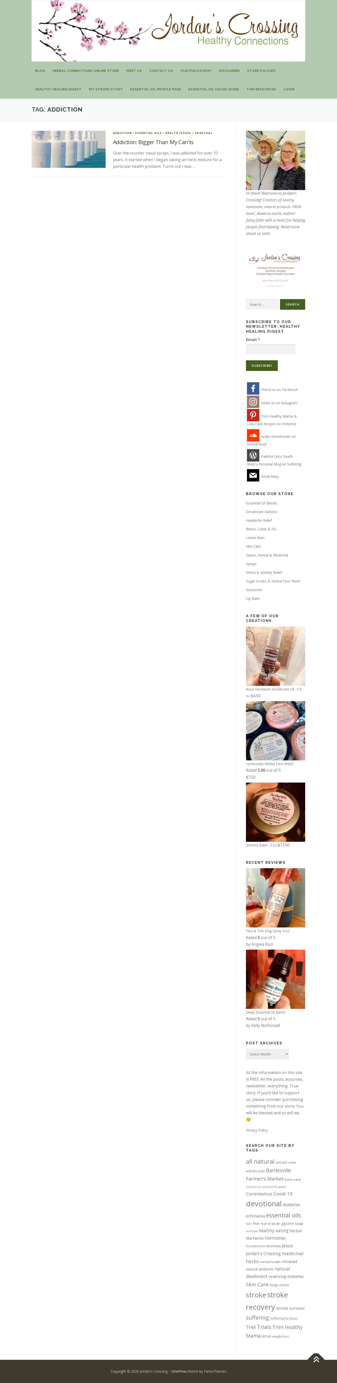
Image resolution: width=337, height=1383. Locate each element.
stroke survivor (290, 1308)
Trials (264, 1327)
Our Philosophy (196, 71)
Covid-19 (283, 1194)
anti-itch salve (286, 1162)
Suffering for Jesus (284, 1318)
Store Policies (261, 71)
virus (266, 1336)
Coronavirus (259, 1194)
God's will (252, 1231)
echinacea (255, 1216)
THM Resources (261, 89)
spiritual (203, 133)
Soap (274, 1284)
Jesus (287, 1245)
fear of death (271, 1223)
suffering (257, 1317)
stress (284, 1284)
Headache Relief (259, 520)
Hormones (275, 1238)
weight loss (280, 1336)
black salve (293, 1179)
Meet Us (134, 71)
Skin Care (253, 546)
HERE (266, 233)
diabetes (291, 1205)
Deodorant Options (261, 511)
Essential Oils (148, 133)
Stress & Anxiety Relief (264, 572)
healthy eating (274, 1230)
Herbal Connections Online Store (86, 71)
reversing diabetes (286, 1276)
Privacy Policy (257, 1130)
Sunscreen (254, 589)
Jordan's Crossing (263, 1253)
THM (251, 1327)
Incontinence (255, 1246)
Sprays (251, 563)
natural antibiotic (260, 1269)
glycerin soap (292, 1223)
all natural (260, 1161)
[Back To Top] (316, 1360)
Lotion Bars (255, 537)
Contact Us (161, 71)
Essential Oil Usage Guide (213, 89)
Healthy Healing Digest (58, 89)
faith (249, 1224)
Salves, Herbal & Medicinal (267, 555)
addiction (122, 133)
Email (253, 339)
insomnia (273, 1245)
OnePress (179, 1371)
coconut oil (253, 1187)
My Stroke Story (106, 89)
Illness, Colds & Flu (261, 529)
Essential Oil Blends (261, 503)
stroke (256, 1294)
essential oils (283, 1215)
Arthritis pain (255, 1171)
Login (289, 89)
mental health (270, 1262)
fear (256, 1223)
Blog (40, 71)
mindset (289, 1261)
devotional (264, 1204)
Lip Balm (253, 598)
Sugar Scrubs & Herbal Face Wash (273, 581)
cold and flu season (274, 1187)
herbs (258, 1238)
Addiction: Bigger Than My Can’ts (153, 142)
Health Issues (178, 133)
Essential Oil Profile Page (155, 89)
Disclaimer (229, 71)
